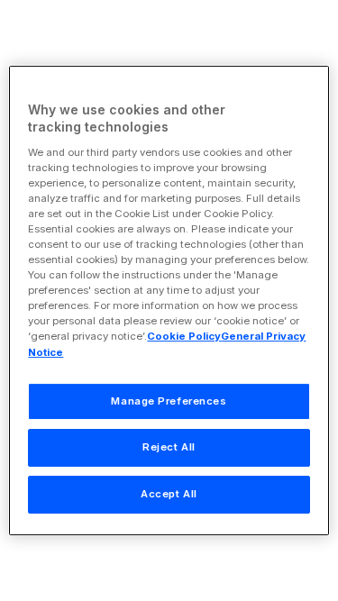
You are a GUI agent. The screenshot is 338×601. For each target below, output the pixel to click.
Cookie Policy (184, 337)
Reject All (169, 448)
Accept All (169, 493)
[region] (168, 301)
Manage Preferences (168, 401)
